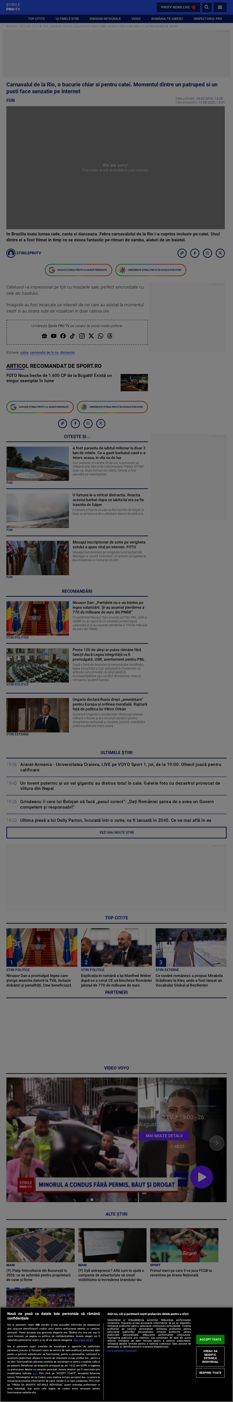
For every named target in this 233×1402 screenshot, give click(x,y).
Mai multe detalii (83, 1340)
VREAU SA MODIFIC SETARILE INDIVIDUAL (210, 1356)
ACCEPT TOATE (210, 1339)
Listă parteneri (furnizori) (122, 1350)
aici (35, 1373)
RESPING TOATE (210, 1372)
